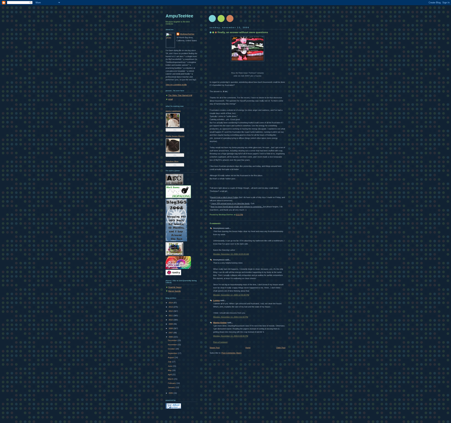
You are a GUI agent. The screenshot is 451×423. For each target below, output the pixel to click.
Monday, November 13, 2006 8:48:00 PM (230, 336)
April (170, 374)
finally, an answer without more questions (243, 32)
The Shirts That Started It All (180, 95)
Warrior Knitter (220, 323)
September (173, 353)
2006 (171, 337)
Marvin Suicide (174, 291)
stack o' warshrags (173, 111)
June (170, 366)
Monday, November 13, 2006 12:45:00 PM (231, 295)
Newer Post (215, 348)
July (170, 362)
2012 (171, 311)
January (171, 387)
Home (248, 348)
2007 (171, 333)
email (170, 99)
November (172, 345)
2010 (171, 320)
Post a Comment (220, 342)
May (170, 370)
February (172, 383)
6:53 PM (239, 215)
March (171, 379)
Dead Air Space (174, 287)
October (171, 349)
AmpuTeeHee (179, 15)
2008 (171, 328)
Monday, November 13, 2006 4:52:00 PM (230, 317)
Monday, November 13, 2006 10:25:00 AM (231, 254)
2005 (171, 393)
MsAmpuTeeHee (187, 34)
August (171, 357)
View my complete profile (176, 85)
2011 (171, 315)
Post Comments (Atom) (231, 353)
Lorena (216, 300)
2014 (171, 303)
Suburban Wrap (172, 161)
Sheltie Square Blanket (175, 136)
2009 (171, 324)
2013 (171, 307)
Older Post (280, 348)
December (172, 340)
